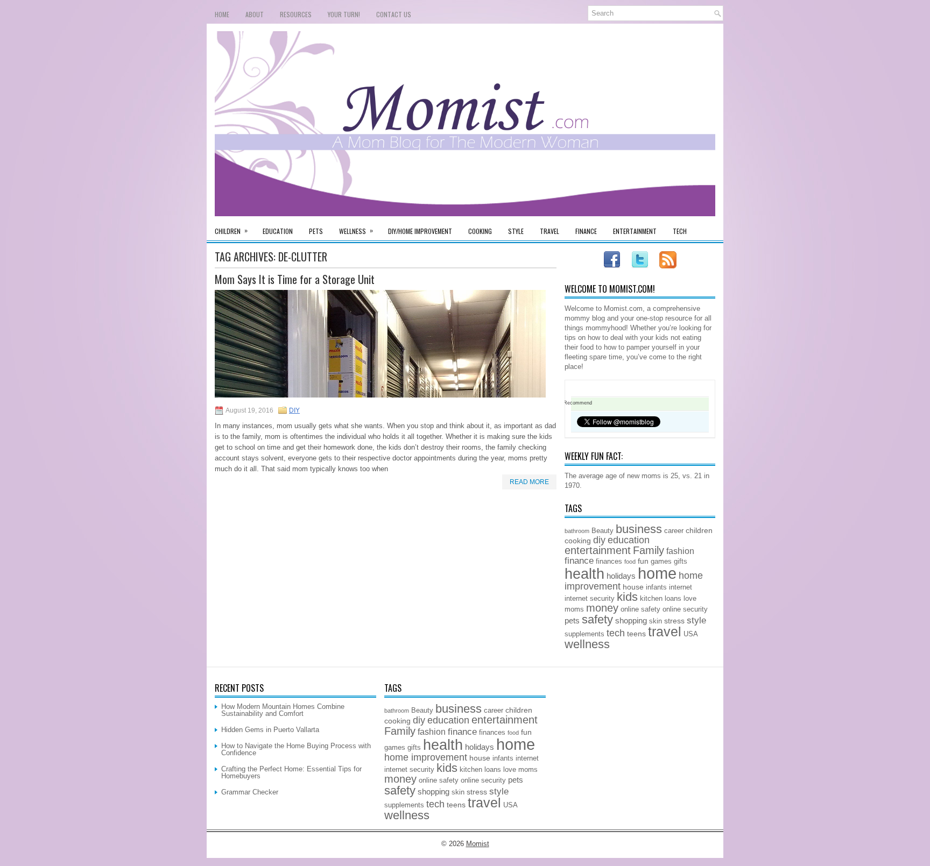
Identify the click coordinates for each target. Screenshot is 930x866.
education (629, 540)
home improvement (425, 757)
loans (673, 598)
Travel (549, 231)
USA (691, 634)
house (633, 587)
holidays (621, 575)
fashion (680, 551)
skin (655, 621)
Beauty (602, 531)
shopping (631, 620)
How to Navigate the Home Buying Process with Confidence (296, 749)
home (657, 573)
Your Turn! (344, 14)
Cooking (480, 231)
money (602, 608)
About (254, 14)
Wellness (356, 230)
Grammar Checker (249, 792)
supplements (584, 634)
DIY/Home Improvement (420, 231)
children (699, 530)
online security (685, 609)
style (696, 620)
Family (648, 550)
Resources (296, 14)
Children (231, 230)
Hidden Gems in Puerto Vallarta (270, 730)
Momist (477, 844)
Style (516, 231)
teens (636, 633)
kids (627, 597)
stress (674, 620)
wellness (587, 644)
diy (599, 540)
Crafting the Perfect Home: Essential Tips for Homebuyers (291, 772)
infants (656, 587)
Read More (529, 482)
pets (572, 620)
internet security (590, 598)
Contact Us (393, 14)
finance (579, 560)
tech (616, 633)
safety (597, 619)
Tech (680, 231)
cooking (578, 540)
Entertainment (635, 231)
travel (664, 631)
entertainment (598, 550)
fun (643, 561)
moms (574, 609)
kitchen (651, 598)
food (630, 561)
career (674, 531)
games (661, 561)
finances (609, 561)
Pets (316, 231)
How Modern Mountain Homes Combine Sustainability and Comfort (282, 710)
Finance (586, 231)
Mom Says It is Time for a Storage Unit (295, 279)
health (584, 574)
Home (222, 14)
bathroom (577, 531)
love (690, 598)
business (639, 529)
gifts (680, 561)
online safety (640, 609)
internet (680, 587)
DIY (294, 410)
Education (278, 231)
